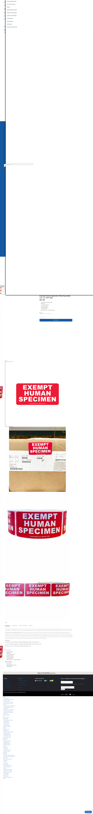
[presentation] (1, 286)
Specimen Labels (49, 313)
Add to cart (56, 320)
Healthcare (44, 313)
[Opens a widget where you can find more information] (88, 812)
